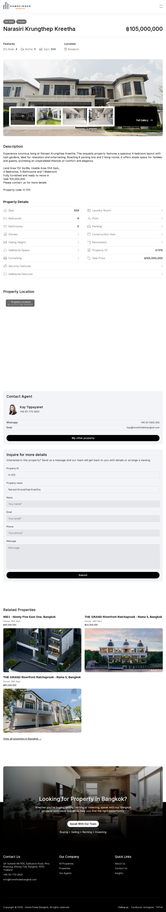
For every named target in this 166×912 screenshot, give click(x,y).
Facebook (136, 907)
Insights (119, 873)
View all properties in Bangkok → (22, 738)
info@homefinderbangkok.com (19, 879)
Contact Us (121, 868)
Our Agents (65, 873)
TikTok (159, 907)
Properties (64, 868)
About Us (120, 863)
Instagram (148, 907)
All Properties (66, 863)
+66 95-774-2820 (13, 874)
